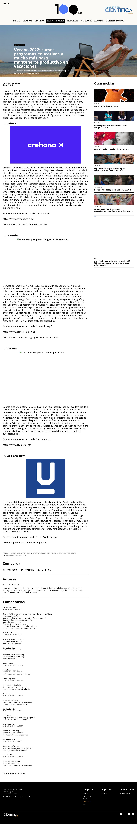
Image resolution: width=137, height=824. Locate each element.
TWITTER (29, 570)
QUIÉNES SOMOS (115, 20)
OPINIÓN (40, 20)
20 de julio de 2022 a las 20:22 (13, 680)
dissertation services (11, 763)
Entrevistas (19, 45)
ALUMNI (98, 20)
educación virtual (21, 553)
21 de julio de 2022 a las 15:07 (13, 696)
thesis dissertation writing (13, 656)
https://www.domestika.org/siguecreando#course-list (31, 337)
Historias (97, 166)
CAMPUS (27, 20)
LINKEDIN (46, 570)
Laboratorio (98, 206)
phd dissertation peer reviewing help (18, 748)
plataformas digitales (45, 553)
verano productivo (16, 555)
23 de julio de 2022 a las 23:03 (13, 741)
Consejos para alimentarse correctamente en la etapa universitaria (113, 210)
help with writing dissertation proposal (19, 717)
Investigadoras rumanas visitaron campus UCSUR (110, 126)
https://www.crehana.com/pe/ (18, 218)
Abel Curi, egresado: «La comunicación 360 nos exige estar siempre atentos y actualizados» (112, 263)
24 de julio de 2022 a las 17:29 (13, 757)
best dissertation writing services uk (17, 702)
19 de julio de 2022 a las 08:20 (13, 665)
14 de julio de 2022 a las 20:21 (13, 650)
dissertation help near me (13, 733)
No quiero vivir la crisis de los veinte (111, 149)
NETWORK (86, 20)
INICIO (16, 20)
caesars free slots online (12, 641)
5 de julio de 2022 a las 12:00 (12, 609)
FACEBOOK (11, 570)
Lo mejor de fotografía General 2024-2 (112, 190)
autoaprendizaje (68, 553)
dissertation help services (13, 672)
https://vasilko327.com (12, 616)
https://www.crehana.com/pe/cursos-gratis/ (26, 224)
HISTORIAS (72, 20)
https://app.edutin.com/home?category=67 (25, 542)
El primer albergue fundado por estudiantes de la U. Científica (109, 169)
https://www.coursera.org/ (17, 444)
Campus (96, 123)
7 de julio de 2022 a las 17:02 (12, 635)
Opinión (96, 146)
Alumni (96, 258)
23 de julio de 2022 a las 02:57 (13, 726)
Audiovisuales (98, 187)
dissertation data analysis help (15, 687)
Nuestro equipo (125, 793)
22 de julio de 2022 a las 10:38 (13, 711)
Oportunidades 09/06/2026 (106, 106)
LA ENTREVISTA (55, 20)
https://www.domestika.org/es (19, 331)
